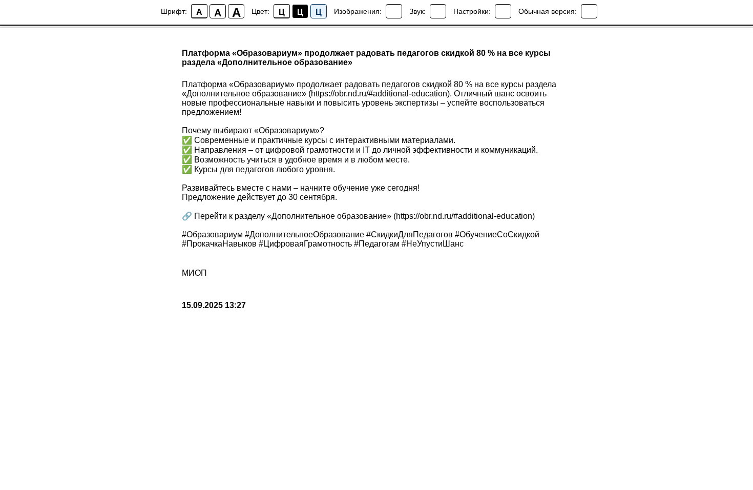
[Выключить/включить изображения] (394, 11)
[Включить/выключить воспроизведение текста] (438, 11)
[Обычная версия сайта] (589, 11)
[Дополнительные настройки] (503, 11)
